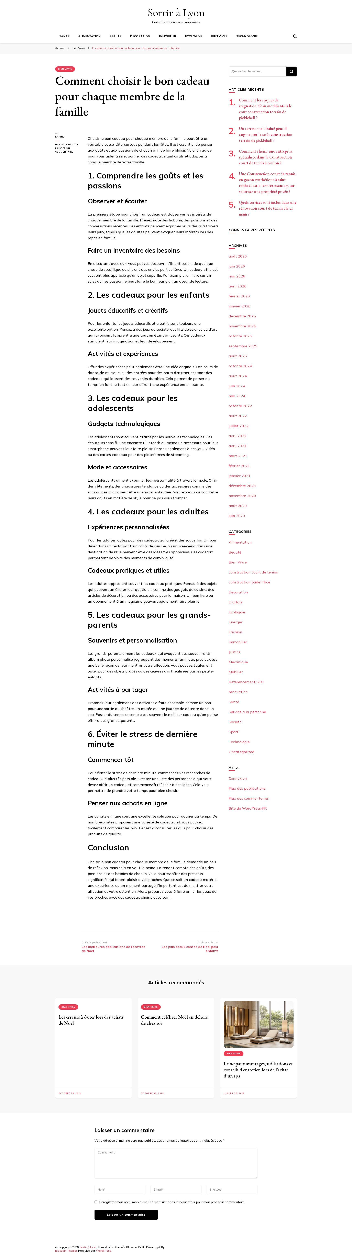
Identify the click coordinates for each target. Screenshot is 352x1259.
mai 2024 (237, 396)
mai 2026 (237, 276)
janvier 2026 (240, 306)
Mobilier (236, 672)
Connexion (238, 778)
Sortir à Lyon (176, 12)
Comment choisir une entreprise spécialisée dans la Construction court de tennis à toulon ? (266, 157)
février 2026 (239, 296)
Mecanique (238, 662)
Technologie (246, 36)
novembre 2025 (242, 326)
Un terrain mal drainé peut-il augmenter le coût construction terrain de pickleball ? (265, 134)
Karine (59, 136)
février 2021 (239, 465)
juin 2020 (237, 515)
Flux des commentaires (249, 798)
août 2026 (238, 256)
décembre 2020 (242, 485)
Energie (235, 622)
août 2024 (238, 376)
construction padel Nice (249, 582)
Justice (235, 652)
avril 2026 (237, 286)
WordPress (103, 1250)
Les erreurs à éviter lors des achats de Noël (90, 1020)
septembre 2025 (243, 346)
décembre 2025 (242, 316)
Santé (64, 36)
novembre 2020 (242, 495)
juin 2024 (237, 386)
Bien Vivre (219, 36)
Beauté (115, 36)
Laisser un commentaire (68, 150)
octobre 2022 (240, 406)
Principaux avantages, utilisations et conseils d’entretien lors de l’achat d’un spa (258, 1069)
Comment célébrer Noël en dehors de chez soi (174, 1020)
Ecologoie (193, 36)
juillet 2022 (239, 426)
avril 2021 (237, 446)
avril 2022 (237, 436)
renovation (238, 692)
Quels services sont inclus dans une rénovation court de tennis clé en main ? (267, 208)
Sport (233, 732)
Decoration (140, 36)
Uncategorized (241, 751)
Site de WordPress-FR (248, 808)
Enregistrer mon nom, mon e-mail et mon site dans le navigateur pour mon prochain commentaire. (172, 1202)
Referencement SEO (246, 682)
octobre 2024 (240, 366)
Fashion (235, 632)
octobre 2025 (240, 336)
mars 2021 (238, 455)
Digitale (236, 602)
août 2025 (238, 356)
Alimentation (89, 36)
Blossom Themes (66, 1250)
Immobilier (167, 36)
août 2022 (238, 416)
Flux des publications (247, 788)
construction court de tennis (253, 572)
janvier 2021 (240, 475)
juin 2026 (237, 266)
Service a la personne (247, 712)
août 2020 (238, 505)
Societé (235, 722)
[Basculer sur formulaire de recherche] (295, 36)
